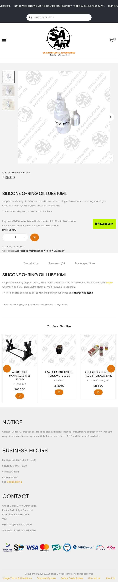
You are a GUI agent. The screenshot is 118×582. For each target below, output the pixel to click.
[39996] (34, 237)
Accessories (21, 250)
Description (31, 263)
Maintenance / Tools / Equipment (47, 250)
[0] (111, 40)
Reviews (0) (57, 263)
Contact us (94, 578)
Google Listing (14, 481)
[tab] (31, 263)
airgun (109, 282)
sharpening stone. (83, 292)
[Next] (110, 117)
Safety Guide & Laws (72, 578)
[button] (19, 396)
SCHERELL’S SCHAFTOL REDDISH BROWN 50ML (98, 373)
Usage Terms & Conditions (17, 578)
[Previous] (23, 117)
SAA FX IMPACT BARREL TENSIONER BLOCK (59, 373)
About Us (110, 578)
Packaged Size (85, 263)
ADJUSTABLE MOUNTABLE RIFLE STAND (19, 375)
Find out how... (9, 229)
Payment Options (46, 578)
